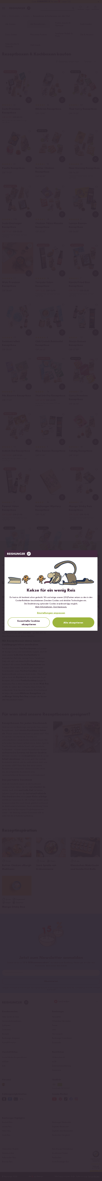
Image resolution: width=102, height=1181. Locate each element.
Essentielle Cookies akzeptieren (28, 623)
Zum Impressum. (60, 607)
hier (68, 604)
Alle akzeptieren (73, 623)
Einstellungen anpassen (51, 613)
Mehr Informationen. (44, 607)
